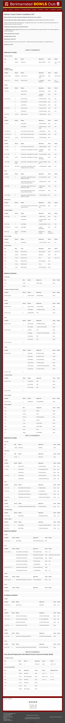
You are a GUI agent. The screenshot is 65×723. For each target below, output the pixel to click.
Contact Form (28, 722)
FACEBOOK (53, 9)
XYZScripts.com (36, 722)
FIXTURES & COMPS (26, 9)
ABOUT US (17, 9)
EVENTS (11, 9)
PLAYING (34, 9)
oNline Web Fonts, (28, 718)
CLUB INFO (40, 9)
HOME (5, 9)
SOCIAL (46, 9)
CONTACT (59, 9)
